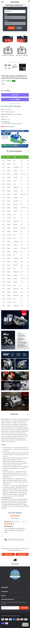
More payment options (15, 103)
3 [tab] (12, 62)
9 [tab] (20, 62)
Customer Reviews (15, 513)
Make (5, 14)
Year (5, 8)
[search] (6, 2)
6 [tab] (16, 62)
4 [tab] (13, 62)
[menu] (2, 2)
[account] (24, 2)
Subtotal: (3, 90)
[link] (7, 67)
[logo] (15, 2)
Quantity (3, 83)
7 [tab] (17, 62)
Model (6, 20)
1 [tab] (9, 62)
